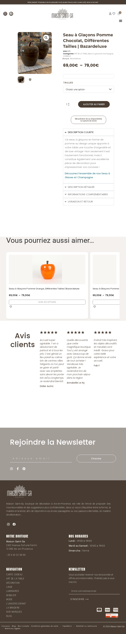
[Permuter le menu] (120, 20)
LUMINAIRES (12, 591)
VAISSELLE (67, 56)
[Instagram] (5, 14)
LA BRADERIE (13, 608)
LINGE (9, 587)
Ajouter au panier (94, 104)
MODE (9, 599)
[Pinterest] (23, 468)
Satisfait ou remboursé (86, 626)
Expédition (67, 626)
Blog (14, 626)
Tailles (68, 83)
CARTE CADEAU (14, 575)
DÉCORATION (13, 583)
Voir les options (47, 302)
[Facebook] (11, 14)
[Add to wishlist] (11, 306)
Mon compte (23, 626)
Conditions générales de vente (44, 626)
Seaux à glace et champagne (100, 53)
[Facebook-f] (17, 468)
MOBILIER (11, 595)
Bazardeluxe (75, 58)
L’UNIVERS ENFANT (16, 604)
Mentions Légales (13, 628)
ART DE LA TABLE (80, 53)
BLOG (9, 616)
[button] (46, 38)
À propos (6, 626)
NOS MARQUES (14, 612)
